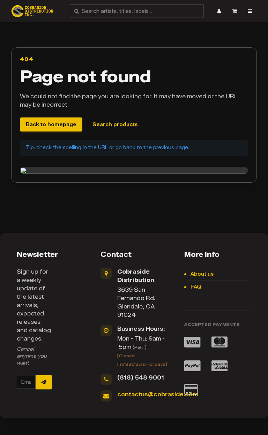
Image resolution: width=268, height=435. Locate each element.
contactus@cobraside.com (157, 394)
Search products (115, 125)
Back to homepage (51, 125)
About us (202, 274)
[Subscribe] (43, 382)
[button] (219, 11)
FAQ (196, 287)
